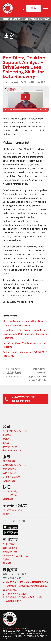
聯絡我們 (7, 514)
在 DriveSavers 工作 (12, 450)
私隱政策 (7, 559)
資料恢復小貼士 (10, 551)
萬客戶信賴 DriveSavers (14, 465)
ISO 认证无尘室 (10, 495)
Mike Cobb (29, 81)
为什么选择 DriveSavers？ (15, 431)
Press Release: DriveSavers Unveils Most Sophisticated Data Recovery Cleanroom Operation (25, 334)
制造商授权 (8, 499)
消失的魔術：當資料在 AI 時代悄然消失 (24, 597)
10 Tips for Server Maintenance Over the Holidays (24, 344)
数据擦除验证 (9, 480)
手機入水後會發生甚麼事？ (18, 593)
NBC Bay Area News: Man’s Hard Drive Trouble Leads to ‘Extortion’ (23, 323)
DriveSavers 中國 (15, 628)
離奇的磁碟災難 (10, 446)
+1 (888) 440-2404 (12, 510)
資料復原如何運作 (14, 601)
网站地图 (7, 563)
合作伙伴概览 (9, 544)
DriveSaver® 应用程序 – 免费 (16, 555)
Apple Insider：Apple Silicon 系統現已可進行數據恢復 (25, 353)
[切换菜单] (45, 8)
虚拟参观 (7, 439)
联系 (33, 8)
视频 (43, 81)
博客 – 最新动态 (10, 548)
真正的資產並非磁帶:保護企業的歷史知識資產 (27, 582)
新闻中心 (7, 435)
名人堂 (6, 442)
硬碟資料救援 (9, 461)
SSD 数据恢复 (9, 473)
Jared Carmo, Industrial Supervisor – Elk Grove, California (35, 374)
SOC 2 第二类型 (10, 491)
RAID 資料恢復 (9, 469)
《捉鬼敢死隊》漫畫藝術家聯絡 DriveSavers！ (12, 373)
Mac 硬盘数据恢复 (11, 476)
